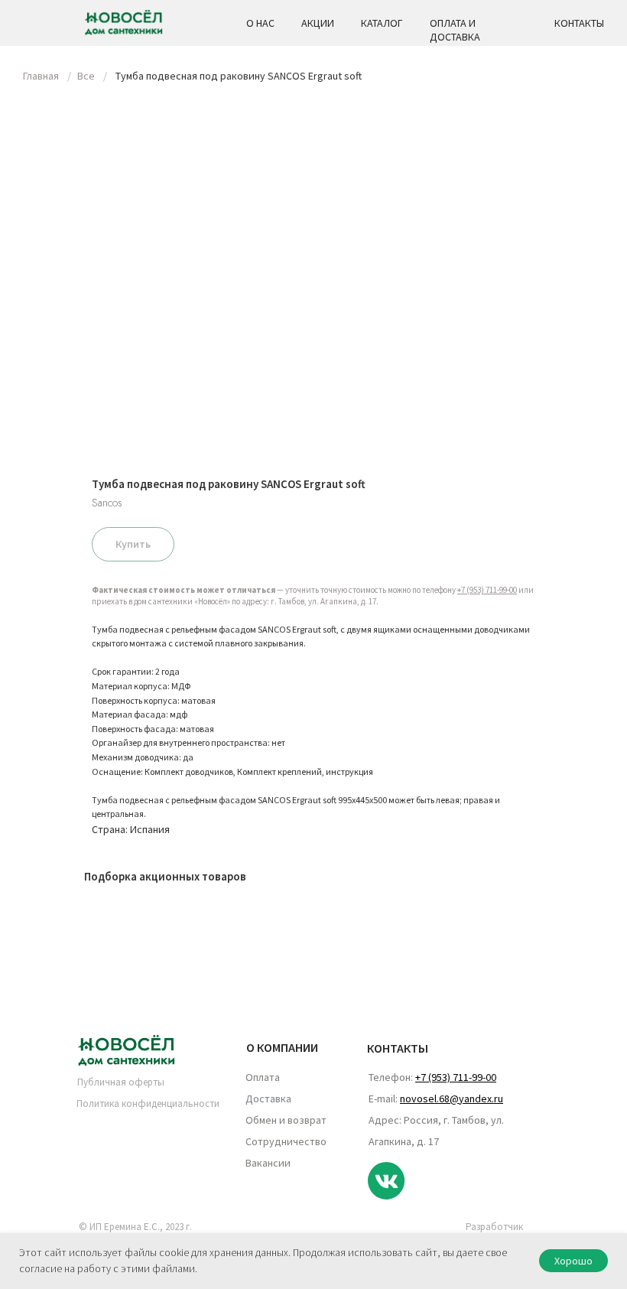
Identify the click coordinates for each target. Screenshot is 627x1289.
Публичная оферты (120, 1082)
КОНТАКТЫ (579, 23)
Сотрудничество (285, 1141)
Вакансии (268, 1163)
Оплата (262, 1077)
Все (86, 76)
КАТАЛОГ (382, 23)
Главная (41, 76)
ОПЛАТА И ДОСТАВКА (455, 30)
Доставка (268, 1098)
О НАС (260, 23)
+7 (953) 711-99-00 (487, 589)
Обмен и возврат (285, 1120)
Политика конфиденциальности (147, 1103)
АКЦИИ (317, 23)
